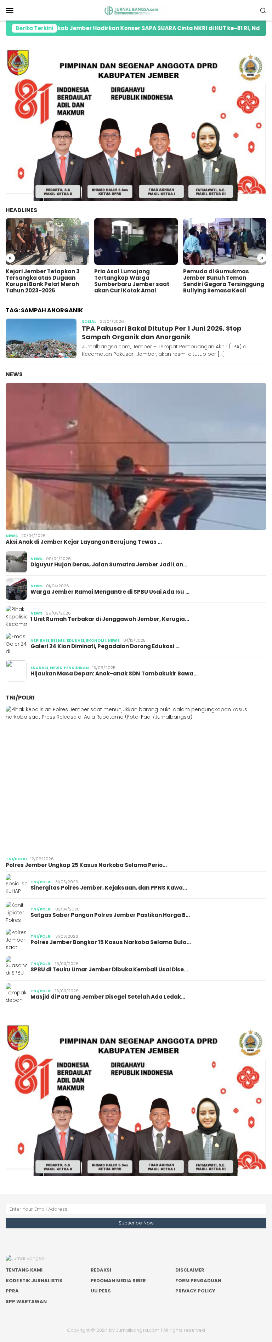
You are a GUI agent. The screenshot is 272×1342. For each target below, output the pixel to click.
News (14, 374)
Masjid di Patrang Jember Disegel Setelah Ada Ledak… (107, 997)
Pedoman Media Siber (118, 1280)
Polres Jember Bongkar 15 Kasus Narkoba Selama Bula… (110, 942)
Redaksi (101, 1270)
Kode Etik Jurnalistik (34, 1280)
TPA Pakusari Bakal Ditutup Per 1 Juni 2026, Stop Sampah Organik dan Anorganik (162, 332)
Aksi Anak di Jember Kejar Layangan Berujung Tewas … (84, 542)
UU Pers (101, 1290)
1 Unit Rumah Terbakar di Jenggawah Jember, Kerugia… (109, 619)
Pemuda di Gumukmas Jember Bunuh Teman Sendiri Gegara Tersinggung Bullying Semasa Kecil (134, 281)
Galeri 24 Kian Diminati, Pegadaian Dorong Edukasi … (105, 646)
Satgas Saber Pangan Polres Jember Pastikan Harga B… (110, 915)
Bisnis (58, 640)
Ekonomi (96, 640)
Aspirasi (39, 640)
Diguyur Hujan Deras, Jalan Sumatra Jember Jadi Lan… (108, 564)
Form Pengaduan (198, 1280)
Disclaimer (189, 1270)
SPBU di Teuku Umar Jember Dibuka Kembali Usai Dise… (109, 969)
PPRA (12, 1290)
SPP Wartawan (26, 1301)
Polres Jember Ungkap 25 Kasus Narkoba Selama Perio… (86, 865)
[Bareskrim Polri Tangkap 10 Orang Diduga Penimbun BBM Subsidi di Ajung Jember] (224, 241)
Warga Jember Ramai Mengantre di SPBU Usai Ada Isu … (109, 592)
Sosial (89, 321)
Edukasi (75, 640)
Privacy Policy (195, 1290)
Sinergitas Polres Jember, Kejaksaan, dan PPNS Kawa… (108, 888)
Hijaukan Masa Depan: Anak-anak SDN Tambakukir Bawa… (114, 673)
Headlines (21, 210)
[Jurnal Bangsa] (136, 9)
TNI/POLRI (20, 697)
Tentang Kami (24, 1270)
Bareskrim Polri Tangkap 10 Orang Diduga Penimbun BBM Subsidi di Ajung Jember (224, 277)
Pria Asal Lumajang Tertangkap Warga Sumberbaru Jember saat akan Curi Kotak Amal (43, 281)
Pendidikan (76, 667)
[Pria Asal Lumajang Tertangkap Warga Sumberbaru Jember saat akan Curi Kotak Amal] (47, 241)
